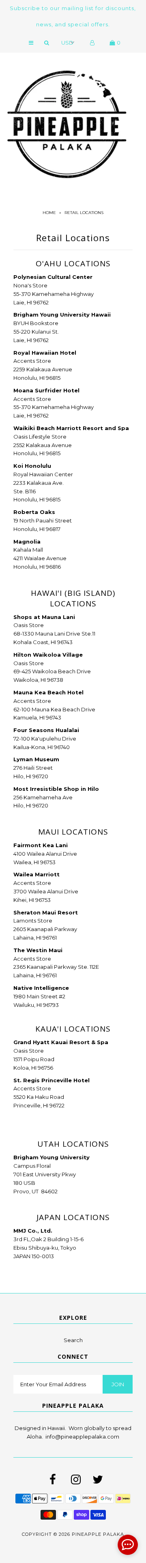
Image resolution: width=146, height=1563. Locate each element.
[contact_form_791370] (128, 1545)
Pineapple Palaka (98, 1534)
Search (73, 1340)
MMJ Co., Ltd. (32, 1230)
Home (49, 212)
